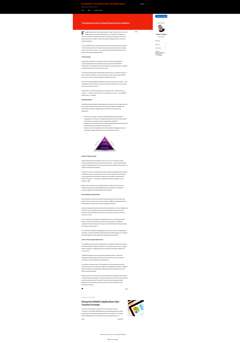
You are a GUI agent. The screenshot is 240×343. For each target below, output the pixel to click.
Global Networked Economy (120, 32)
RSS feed (157, 41)
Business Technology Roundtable (103, 4)
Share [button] (136, 31)
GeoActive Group (98, 10)
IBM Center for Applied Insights (100, 68)
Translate (160, 55)
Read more (120, 319)
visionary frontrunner (106, 160)
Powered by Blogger (113, 339)
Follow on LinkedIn (162, 16)
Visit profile (161, 36)
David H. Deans (161, 34)
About (89, 10)
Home (82, 10)
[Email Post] (82, 289)
